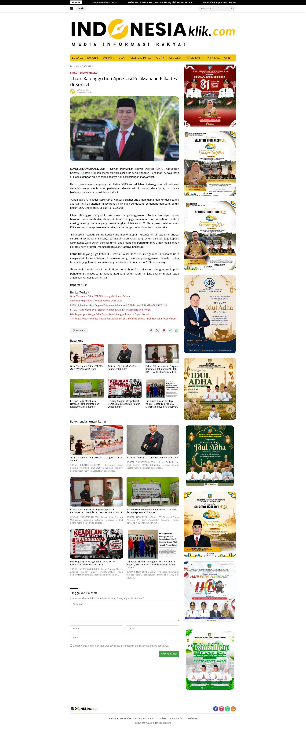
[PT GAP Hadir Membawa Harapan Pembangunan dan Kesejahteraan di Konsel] (87, 388)
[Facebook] (215, 709)
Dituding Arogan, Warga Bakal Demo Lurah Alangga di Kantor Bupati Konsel (109, 314)
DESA (121, 57)
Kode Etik (140, 718)
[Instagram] (221, 709)
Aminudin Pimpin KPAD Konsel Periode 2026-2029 (187, 2)
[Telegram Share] (170, 330)
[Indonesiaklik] (153, 33)
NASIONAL (92, 57)
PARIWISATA (213, 57)
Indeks (81, 8)
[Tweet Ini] (157, 330)
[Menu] (72, 8)
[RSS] (233, 709)
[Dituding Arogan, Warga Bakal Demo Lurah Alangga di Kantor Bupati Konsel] (125, 388)
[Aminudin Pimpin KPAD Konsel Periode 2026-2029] (125, 353)
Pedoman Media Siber (120, 718)
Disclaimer (192, 718)
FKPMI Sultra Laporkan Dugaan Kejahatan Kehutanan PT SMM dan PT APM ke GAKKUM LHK (118, 305)
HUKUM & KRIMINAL (140, 57)
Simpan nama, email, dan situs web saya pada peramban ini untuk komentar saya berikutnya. (121, 645)
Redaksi (152, 718)
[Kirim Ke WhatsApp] (176, 330)
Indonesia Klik (83, 90)
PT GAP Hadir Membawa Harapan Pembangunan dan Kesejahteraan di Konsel (110, 309)
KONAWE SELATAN (89, 73)
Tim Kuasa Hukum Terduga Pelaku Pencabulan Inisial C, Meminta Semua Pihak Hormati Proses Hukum (123, 318)
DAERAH (107, 57)
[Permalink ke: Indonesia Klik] (72, 91)
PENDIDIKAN (193, 57)
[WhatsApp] (227, 709)
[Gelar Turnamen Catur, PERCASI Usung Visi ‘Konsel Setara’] (87, 353)
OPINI (227, 57)
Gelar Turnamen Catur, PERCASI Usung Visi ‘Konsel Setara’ (117, 2)
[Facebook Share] (151, 330)
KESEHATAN (174, 57)
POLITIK (159, 57)
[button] (232, 8)
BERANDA (77, 57)
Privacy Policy (177, 718)
